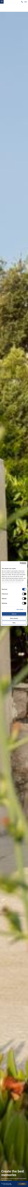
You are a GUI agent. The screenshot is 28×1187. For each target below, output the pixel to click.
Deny (14, 622)
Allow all (14, 614)
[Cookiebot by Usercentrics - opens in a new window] (20, 563)
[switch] (24, 594)
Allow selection (14, 618)
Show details (20, 609)
